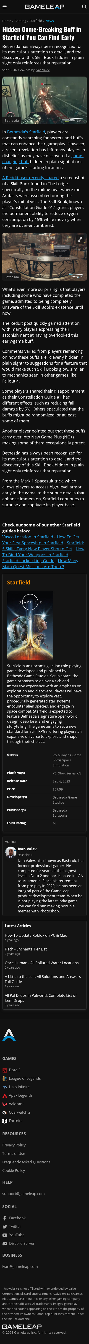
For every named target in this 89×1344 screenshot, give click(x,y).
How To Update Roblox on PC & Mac (36, 935)
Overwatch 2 (19, 1112)
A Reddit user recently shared (30, 177)
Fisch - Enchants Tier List (26, 949)
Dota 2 (14, 1069)
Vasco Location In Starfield (27, 537)
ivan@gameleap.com (20, 1266)
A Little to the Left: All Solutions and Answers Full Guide (43, 979)
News (49, 21)
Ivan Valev (43, 70)
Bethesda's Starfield (26, 132)
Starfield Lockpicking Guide (28, 560)
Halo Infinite (19, 1086)
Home (6, 21)
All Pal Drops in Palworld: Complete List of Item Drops (40, 998)
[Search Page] (84, 7)
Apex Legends (21, 1095)
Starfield (35, 21)
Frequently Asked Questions (26, 1162)
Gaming (20, 21)
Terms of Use (13, 1153)
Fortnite (16, 1120)
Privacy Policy (14, 1145)
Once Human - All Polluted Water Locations (42, 962)
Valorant (16, 1103)
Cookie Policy (13, 1170)
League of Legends (25, 1078)
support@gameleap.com (23, 1193)
